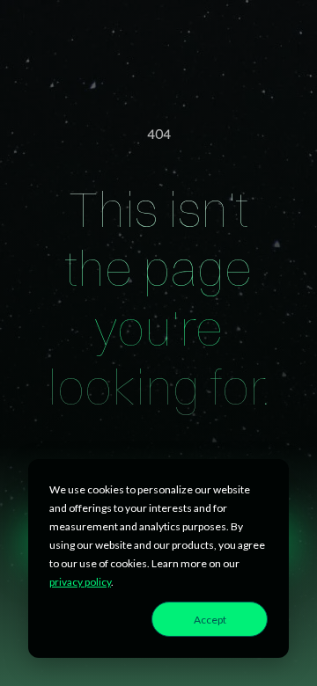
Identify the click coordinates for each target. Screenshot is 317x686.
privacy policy (80, 581)
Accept (210, 619)
